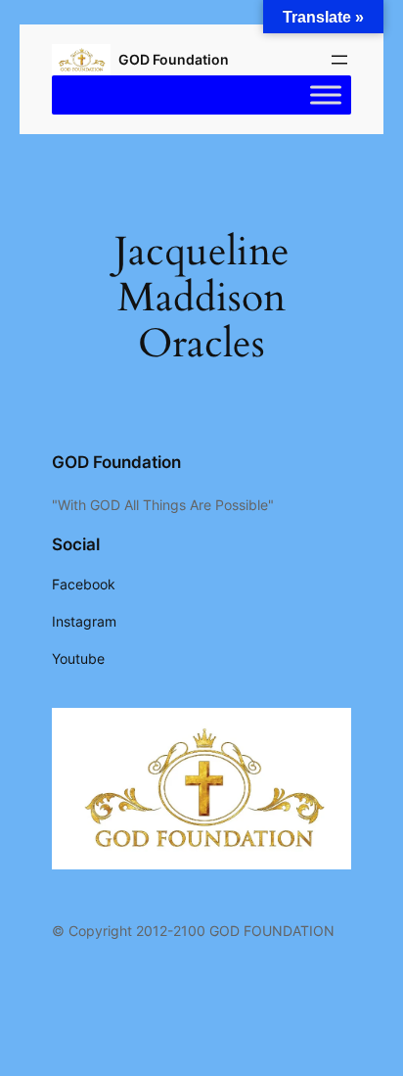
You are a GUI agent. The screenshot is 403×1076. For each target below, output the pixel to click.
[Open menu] (339, 59)
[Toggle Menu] (325, 95)
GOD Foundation (173, 59)
